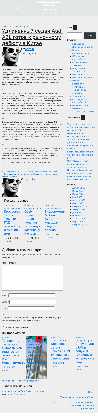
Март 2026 (77, 203)
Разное (75, 80)
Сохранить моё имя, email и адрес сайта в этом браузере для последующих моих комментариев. (31, 319)
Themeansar (19, 394)
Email (5, 302)
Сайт (4, 308)
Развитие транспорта (83, 77)
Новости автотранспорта (15, 26)
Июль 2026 (78, 191)
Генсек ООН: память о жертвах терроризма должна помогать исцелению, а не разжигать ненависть (81, 142)
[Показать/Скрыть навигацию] (49, 20)
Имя (5, 295)
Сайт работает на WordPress (16, 391)
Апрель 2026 (78, 200)
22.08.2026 (10, 367)
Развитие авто (79, 74)
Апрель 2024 (78, 218)
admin (29, 49)
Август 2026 (78, 188)
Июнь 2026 (78, 194)
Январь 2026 (78, 209)
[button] (92, 20)
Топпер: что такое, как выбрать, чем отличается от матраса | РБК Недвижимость (13, 352)
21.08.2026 (34, 374)
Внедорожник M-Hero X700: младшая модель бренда (55, 221)
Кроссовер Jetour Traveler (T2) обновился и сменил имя (80, 154)
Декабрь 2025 (79, 212)
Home (91, 392)
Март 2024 (77, 221)
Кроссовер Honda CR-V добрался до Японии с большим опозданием (30, 171)
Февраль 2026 (79, 206)
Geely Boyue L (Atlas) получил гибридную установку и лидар (32, 222)
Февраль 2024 (79, 224)
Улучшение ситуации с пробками (77, 397)
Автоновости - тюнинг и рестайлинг (20, 380)
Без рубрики (78, 44)
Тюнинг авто (78, 96)
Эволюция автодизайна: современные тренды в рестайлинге (82, 405)
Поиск (69, 27)
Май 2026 (77, 197)
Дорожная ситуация (82, 47)
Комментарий (9, 262)
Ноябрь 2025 (79, 215)
